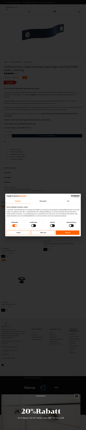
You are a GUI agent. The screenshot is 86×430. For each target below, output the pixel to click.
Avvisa (18, 232)
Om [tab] (68, 201)
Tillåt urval (43, 232)
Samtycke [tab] (18, 201)
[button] (76, 396)
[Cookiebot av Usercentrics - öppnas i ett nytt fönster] (72, 196)
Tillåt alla (67, 232)
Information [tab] (43, 201)
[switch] (33, 225)
